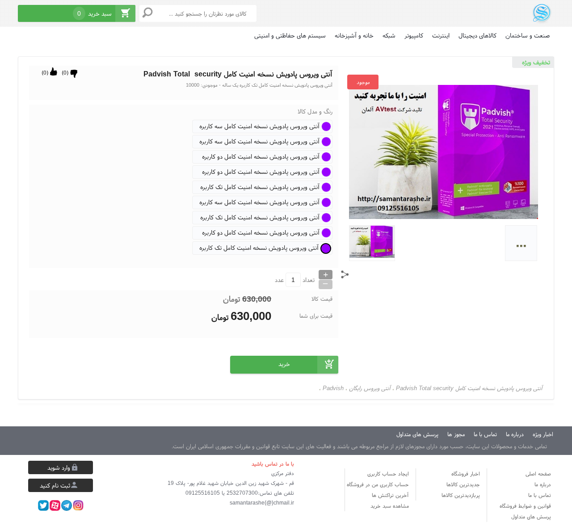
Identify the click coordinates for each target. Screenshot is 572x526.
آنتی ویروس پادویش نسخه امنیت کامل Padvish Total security (469, 388)
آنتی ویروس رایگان (370, 388)
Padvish (333, 388)
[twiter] (43, 505)
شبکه (389, 35)
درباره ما (515, 434)
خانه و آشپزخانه (354, 35)
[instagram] (78, 505)
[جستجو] (147, 12)
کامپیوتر (413, 35)
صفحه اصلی (538, 473)
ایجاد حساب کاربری (388, 473)
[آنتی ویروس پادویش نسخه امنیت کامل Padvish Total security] (542, 12)
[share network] (345, 274)
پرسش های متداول (417, 434)
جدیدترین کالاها (463, 484)
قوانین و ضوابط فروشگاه (525, 505)
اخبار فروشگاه (465, 473)
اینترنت (441, 35)
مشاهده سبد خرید (389, 505)
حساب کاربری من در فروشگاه (378, 484)
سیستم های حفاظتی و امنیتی (290, 35)
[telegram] (66, 505)
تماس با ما (485, 434)
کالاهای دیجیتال (477, 35)
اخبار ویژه (543, 434)
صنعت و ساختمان (527, 35)
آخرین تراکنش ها (390, 495)
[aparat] (55, 505)
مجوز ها (456, 434)
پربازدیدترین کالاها (461, 495)
